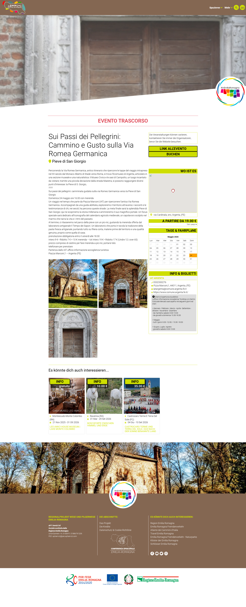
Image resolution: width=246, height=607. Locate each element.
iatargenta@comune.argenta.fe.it (170, 289)
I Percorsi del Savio (142, 410)
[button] (236, 7)
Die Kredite (104, 526)
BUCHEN (173, 154)
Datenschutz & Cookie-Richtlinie (115, 530)
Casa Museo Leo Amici (67, 410)
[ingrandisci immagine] (73, 283)
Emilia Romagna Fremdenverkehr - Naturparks (173, 537)
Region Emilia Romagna (162, 523)
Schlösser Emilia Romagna (163, 544)
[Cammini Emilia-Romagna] (13, 7)
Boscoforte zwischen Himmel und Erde (100, 424)
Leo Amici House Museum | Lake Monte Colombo (65, 428)
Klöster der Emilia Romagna (164, 540)
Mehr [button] (228, 7)
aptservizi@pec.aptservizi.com (65, 536)
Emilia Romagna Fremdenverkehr (167, 526)
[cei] (122, 543)
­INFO (60, 381)
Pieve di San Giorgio (69, 161)
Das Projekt (105, 523)
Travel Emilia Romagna (162, 533)
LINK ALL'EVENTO (173, 149)
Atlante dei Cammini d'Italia (164, 530)
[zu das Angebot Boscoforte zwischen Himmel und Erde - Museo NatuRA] (104, 396)
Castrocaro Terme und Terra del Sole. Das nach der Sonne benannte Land (140, 429)
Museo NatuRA (104, 410)
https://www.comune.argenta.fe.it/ (170, 292)
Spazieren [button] (215, 7)
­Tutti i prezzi (191, 224)
